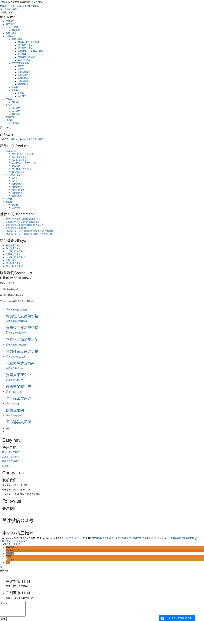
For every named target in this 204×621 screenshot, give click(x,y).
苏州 (20, 544)
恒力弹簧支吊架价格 (22, 351)
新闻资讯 (10, 105)
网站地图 (24, 5)
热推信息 (4, 5)
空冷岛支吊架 (24, 60)
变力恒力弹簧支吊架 (15, 251)
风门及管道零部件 (20, 63)
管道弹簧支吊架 (13, 245)
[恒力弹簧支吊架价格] (16, 344)
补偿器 (15, 90)
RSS (32, 5)
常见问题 (16, 113)
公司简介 (16, 27)
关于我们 (10, 24)
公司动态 (16, 107)
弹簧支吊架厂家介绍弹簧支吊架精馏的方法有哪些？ (30, 233)
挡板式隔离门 (24, 72)
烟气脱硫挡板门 (25, 78)
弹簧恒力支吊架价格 (22, 315)
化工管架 (22, 54)
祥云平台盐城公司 (177, 538)
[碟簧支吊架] (12, 403)
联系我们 (10, 119)
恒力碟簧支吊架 (25, 48)
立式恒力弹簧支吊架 (15, 257)
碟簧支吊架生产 (18, 386)
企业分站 (14, 5)
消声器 (15, 87)
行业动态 (16, 110)
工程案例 (10, 99)
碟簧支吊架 (15, 410)
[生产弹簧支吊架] (14, 391)
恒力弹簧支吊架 (25, 45)
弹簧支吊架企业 (18, 374)
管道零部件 (23, 84)
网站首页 (10, 21)
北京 (15, 544)
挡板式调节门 (24, 75)
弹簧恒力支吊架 (13, 254)
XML (38, 5)
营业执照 (16, 30)
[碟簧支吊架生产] (14, 379)
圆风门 (21, 66)
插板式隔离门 (24, 81)
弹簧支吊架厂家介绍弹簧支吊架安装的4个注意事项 (29, 230)
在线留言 (10, 116)
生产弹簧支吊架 (18, 398)
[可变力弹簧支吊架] (15, 356)
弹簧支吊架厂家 (133, 538)
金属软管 (22, 96)
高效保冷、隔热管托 (27, 57)
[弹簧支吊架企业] (14, 367)
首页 (13, 139)
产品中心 (10, 36)
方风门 (21, 69)
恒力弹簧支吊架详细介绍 (17, 227)
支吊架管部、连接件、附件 (30, 51)
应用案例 (16, 102)
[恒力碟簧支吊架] (14, 415)
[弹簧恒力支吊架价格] (16, 309)
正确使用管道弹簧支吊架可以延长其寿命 (25, 221)
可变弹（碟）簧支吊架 (28, 42)
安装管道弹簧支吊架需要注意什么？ (22, 218)
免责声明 (190, 538)
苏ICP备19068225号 (75, 538)
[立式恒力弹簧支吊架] (16, 332)
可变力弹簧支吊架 (14, 266)
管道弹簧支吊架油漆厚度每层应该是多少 (25, 224)
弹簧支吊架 (11, 33)
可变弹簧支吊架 (13, 263)
